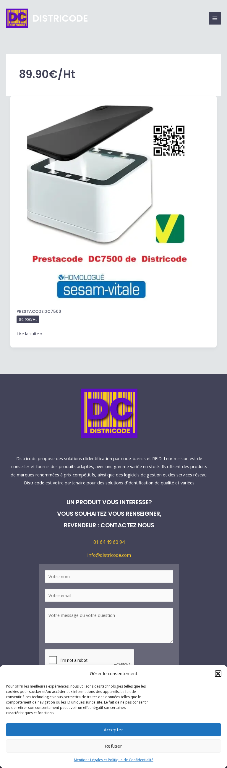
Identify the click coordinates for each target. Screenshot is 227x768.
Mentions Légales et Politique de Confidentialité (113, 759)
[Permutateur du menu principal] (215, 18)
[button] (218, 674)
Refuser (113, 746)
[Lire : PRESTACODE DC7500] (113, 199)
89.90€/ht (28, 319)
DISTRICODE (60, 18)
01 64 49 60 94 (109, 542)
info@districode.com (109, 555)
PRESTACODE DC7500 (39, 311)
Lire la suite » (30, 333)
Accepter (113, 730)
